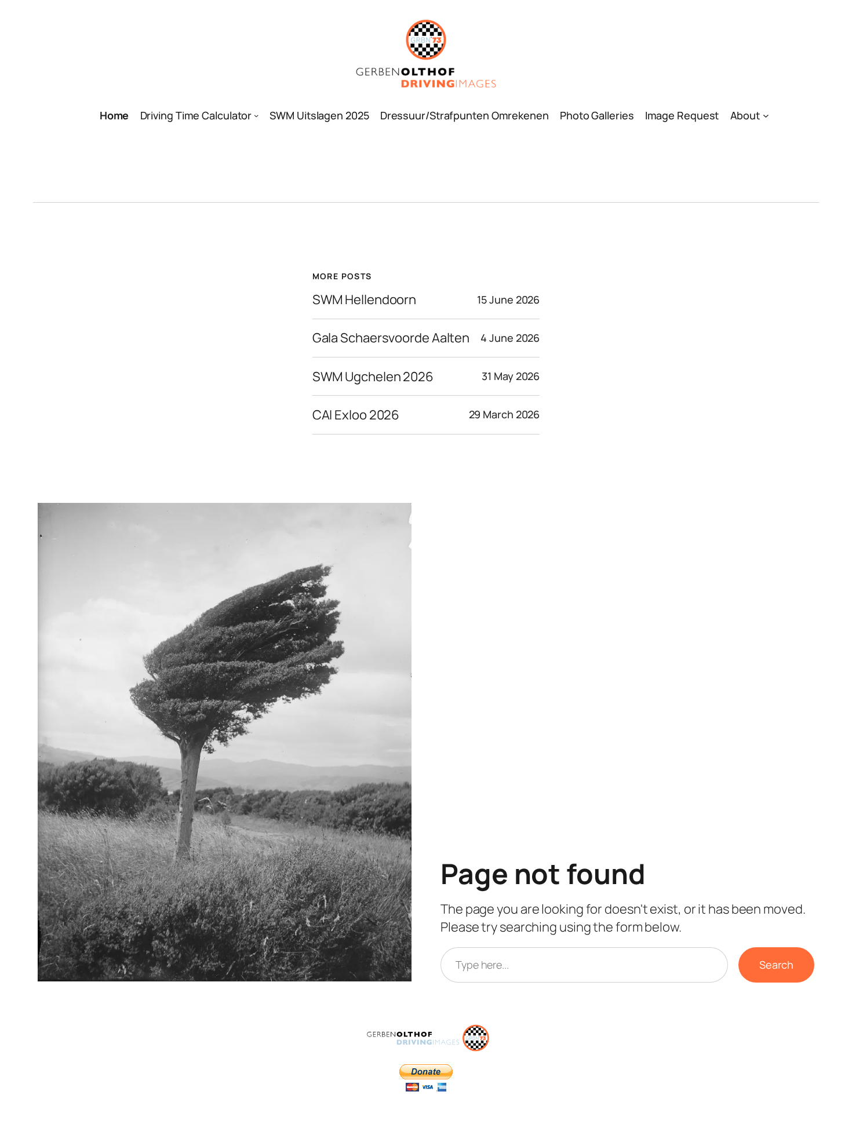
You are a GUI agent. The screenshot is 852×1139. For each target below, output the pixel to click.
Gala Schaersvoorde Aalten (391, 338)
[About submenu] (766, 115)
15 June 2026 (508, 299)
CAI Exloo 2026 (356, 415)
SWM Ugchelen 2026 (373, 377)
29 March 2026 (504, 414)
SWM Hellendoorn (364, 300)
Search (776, 965)
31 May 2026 (511, 376)
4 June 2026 (510, 338)
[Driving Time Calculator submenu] (256, 115)
